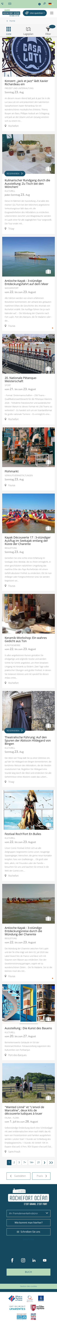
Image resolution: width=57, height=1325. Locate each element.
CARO (21, 1316)
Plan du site (20, 1282)
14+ (32, 1162)
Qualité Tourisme (30, 1298)
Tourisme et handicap (41, 1298)
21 (38, 1162)
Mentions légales (34, 1282)
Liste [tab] (8, 34)
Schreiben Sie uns (30, 1231)
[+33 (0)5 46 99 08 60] (2, 3)
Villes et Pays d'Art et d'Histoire (33, 1316)
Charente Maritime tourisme (17, 1307)
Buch (28, 1272)
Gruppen (28, 1239)
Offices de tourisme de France (15, 1298)
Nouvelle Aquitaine (37, 1307)
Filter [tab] (48, 34)
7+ (24, 1162)
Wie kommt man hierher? (29, 1222)
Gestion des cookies (28, 1286)
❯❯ (51, 1162)
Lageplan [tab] (28, 34)
